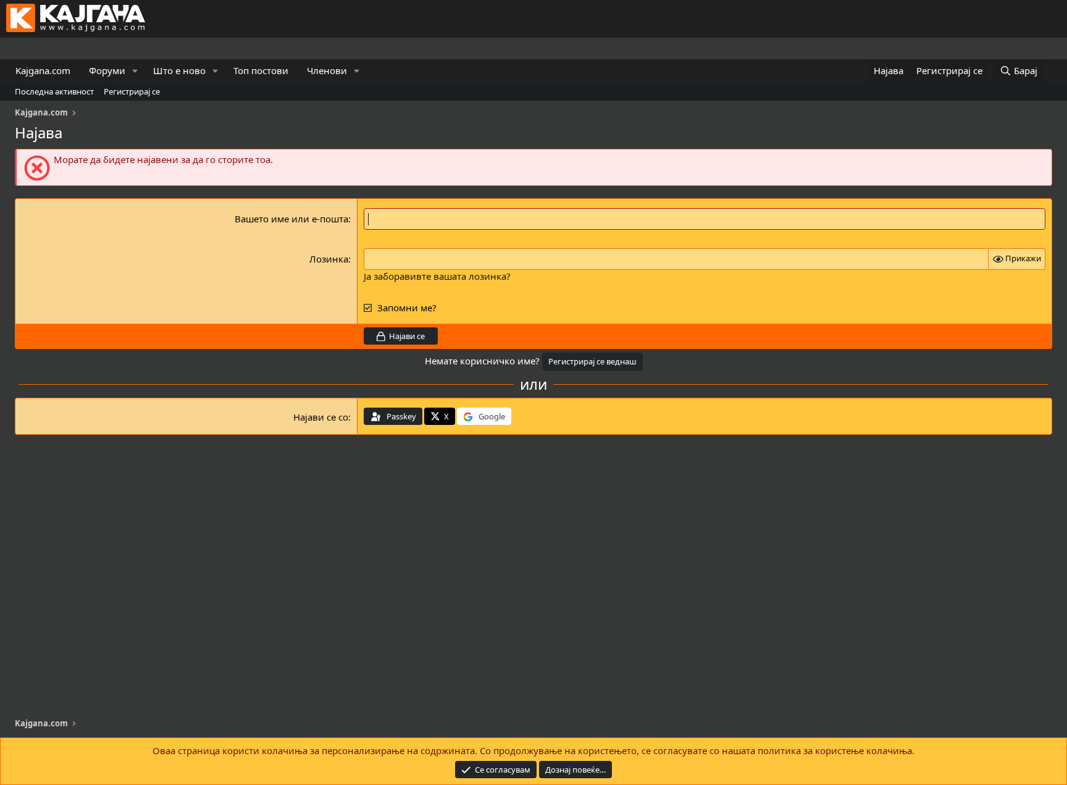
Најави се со (320, 417)
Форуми (107, 70)
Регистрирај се (132, 91)
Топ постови (260, 70)
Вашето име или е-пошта (291, 218)
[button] (135, 70)
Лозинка (328, 259)
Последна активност (54, 91)
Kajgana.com (42, 70)
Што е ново (179, 70)
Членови (327, 70)
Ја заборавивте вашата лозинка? (437, 276)
